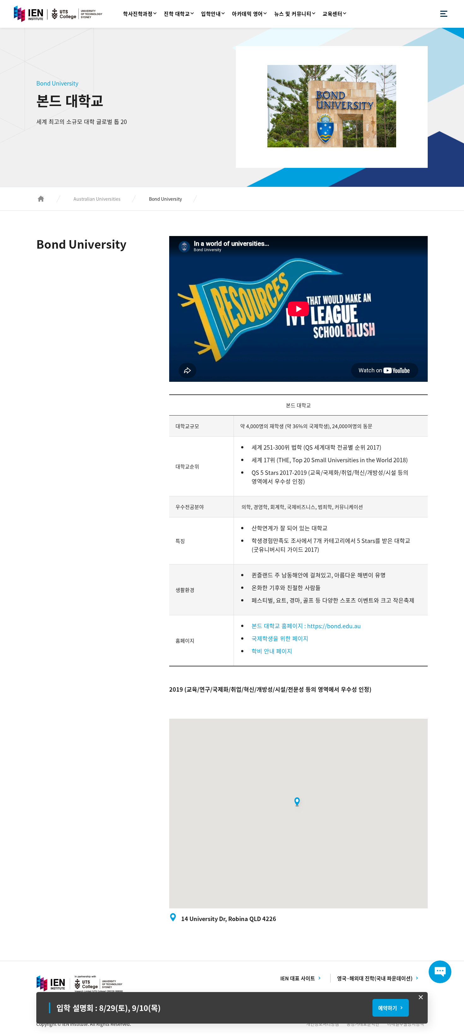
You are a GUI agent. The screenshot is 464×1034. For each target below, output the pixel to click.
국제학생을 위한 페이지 (280, 638)
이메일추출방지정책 (405, 1023)
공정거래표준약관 (363, 1023)
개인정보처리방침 (322, 1023)
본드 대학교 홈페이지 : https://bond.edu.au (306, 626)
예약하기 (387, 1008)
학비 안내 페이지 (272, 651)
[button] (298, 804)
